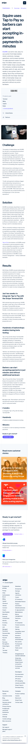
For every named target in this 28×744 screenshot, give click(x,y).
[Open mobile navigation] (24, 2)
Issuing (4, 625)
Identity (4, 620)
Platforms (18, 618)
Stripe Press (18, 700)
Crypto (4, 610)
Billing (4, 599)
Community (5, 700)
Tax (3, 648)
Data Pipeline (6, 612)
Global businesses (20, 608)
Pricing (4, 590)
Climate (4, 605)
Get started (7, 534)
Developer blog (19, 687)
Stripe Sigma (5, 646)
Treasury (4, 652)
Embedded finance (20, 601)
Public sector (18, 648)
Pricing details (6, 550)
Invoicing (4, 622)
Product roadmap (20, 693)
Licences (4, 714)
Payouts (4, 637)
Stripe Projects (19, 685)
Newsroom (18, 698)
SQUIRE (4, 52)
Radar (4, 640)
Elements (5, 614)
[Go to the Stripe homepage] (4, 580)
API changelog (19, 681)
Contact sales (8, 437)
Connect (4, 608)
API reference (6, 566)
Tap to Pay (5, 242)
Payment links (6, 633)
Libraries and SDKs (20, 683)
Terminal (4, 650)
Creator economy (20, 625)
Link (3, 627)
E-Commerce (18, 599)
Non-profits (18, 641)
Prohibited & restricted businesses (5, 710)
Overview (17, 8)
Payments (5, 635)
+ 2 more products (8, 108)
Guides (4, 693)
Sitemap (4, 716)
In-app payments (19, 610)
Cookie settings (6, 719)
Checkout (5, 603)
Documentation (19, 674)
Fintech (17, 627)
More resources (6, 721)
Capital (4, 601)
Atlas (3, 593)
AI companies (18, 622)
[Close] (25, 736)
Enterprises (18, 589)
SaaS (16, 620)
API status (18, 678)
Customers (6, 8)
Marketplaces (19, 612)
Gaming (17, 629)
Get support (5, 727)
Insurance (17, 635)
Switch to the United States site (11, 740)
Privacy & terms (6, 706)
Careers (17, 696)
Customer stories (7, 696)
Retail (16, 650)
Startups (17, 591)
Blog (3, 698)
